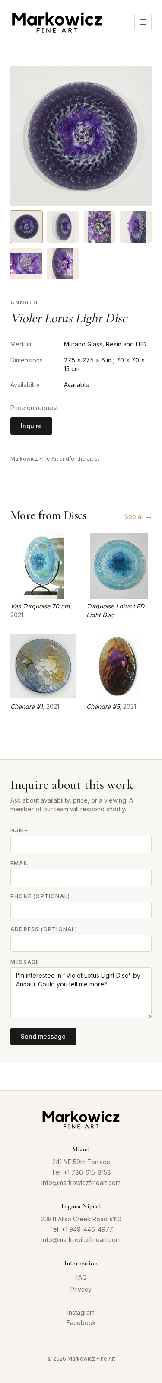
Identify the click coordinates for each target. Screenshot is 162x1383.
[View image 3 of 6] (99, 227)
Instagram (81, 1312)
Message (24, 962)
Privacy (81, 1289)
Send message (43, 1036)
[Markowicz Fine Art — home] (57, 22)
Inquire (31, 425)
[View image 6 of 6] (63, 263)
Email (19, 863)
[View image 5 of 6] (26, 263)
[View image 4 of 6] (136, 227)
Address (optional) (44, 929)
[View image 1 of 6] (26, 227)
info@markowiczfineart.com (81, 1182)
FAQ (81, 1277)
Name (19, 830)
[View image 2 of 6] (63, 227)
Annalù (24, 302)
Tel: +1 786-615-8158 (81, 1172)
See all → (138, 516)
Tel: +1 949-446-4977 (81, 1229)
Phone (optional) (40, 896)
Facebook (81, 1322)
